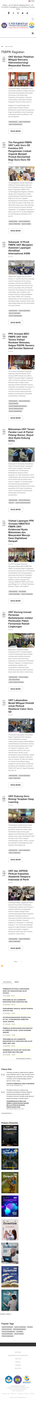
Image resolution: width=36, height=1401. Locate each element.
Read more (17, 131)
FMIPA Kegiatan (13, 121)
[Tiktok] (27, 13)
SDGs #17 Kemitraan (24, 121)
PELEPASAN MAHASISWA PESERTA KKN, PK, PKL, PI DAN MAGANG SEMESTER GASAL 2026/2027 (17, 1019)
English (32, 1)
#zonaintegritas (7, 1329)
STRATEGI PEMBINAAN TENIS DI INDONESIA (20, 1084)
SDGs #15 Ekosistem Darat (23, 502)
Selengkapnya (6, 1113)
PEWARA (18, 1365)
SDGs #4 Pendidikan (24, 221)
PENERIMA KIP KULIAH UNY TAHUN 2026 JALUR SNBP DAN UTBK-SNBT (16, 1051)
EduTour (18, 1368)
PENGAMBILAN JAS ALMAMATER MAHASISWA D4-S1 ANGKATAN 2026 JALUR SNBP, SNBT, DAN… (17, 1041)
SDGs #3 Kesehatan (7, 1333)
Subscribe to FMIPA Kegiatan (2, 966)
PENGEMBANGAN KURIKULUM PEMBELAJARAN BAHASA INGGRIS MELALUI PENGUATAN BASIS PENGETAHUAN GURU (17, 1104)
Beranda (18, 1352)
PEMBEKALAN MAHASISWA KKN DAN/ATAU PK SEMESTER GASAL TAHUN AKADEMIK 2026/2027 (17, 1030)
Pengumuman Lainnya (23, 1059)
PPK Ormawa (22, 591)
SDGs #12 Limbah (26, 224)
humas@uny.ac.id (15, 7)
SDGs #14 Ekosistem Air (15, 124)
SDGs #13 (11, 502)
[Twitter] (13, 13)
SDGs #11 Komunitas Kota (16, 408)
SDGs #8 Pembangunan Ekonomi (17, 406)
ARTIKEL (18, 1362)
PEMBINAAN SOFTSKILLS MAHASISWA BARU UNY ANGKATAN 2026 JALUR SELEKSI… (16, 991)
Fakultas (18, 1359)
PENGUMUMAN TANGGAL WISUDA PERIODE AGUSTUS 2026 (18, 1010)
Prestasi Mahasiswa (7, 1336)
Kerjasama (20, 1331)
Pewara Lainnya (5, 1314)
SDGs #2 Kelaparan (14, 679)
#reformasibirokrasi (19, 1329)
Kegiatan (30, 1327)
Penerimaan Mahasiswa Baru (18, 1355)
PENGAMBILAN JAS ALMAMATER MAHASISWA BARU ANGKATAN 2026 (15, 1001)
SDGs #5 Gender (13, 403)
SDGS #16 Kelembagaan (15, 315)
